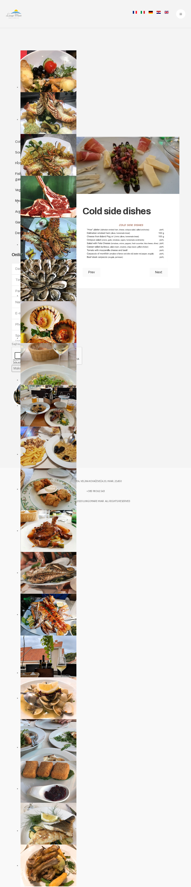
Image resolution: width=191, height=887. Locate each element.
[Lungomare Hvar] (14, 14)
